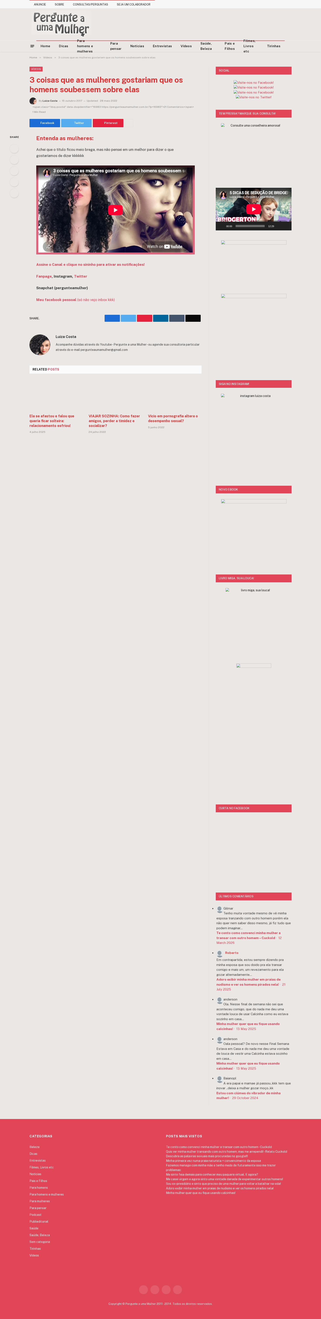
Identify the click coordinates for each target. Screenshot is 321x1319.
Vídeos (186, 46)
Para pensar (116, 46)
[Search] (290, 46)
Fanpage (44, 276)
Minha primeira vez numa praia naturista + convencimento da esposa (213, 1160)
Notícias (137, 46)
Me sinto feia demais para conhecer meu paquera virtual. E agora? (212, 1174)
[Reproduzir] (221, 226)
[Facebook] (14, 148)
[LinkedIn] (14, 171)
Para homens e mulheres (85, 46)
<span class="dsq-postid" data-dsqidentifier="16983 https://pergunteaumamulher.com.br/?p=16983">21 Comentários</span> (113, 106)
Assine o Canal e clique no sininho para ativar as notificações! (90, 264)
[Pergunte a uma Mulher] (61, 24)
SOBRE (59, 4)
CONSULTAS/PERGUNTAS (90, 4)
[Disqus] (115, 503)
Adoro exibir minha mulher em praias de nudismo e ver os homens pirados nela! (220, 1188)
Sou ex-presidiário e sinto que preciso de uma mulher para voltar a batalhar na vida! (223, 1183)
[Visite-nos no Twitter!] (253, 97)
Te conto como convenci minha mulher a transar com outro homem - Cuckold (219, 1147)
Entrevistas (162, 46)
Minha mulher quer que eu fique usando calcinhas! (200, 1193)
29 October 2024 (245, 1098)
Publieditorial (38, 1221)
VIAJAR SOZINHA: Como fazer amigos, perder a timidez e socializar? (114, 421)
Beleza (34, 1147)
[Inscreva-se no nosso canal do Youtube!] (254, 87)
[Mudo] (279, 226)
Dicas (63, 46)
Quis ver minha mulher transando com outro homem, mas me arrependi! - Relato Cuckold (226, 1151)
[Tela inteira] (286, 226)
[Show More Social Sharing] (128, 123)
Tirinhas (273, 46)
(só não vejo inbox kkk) (75, 300)
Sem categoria (39, 1242)
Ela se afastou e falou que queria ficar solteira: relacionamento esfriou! (51, 421)
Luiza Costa (50, 100)
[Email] (14, 193)
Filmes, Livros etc (249, 46)
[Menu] (32, 46)
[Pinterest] (14, 182)
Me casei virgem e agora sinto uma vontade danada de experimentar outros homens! (224, 1179)
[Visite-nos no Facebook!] (254, 92)
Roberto (231, 953)
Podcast (35, 1214)
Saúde (33, 1228)
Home (45, 46)
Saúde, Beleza (206, 46)
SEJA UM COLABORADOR (133, 4)
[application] (254, 209)
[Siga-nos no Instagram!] (254, 82)
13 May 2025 (246, 1029)
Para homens (38, 1187)
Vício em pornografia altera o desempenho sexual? (173, 418)
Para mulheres (39, 1201)
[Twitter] (14, 159)
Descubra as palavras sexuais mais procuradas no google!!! (207, 1156)
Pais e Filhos (230, 46)
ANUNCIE (40, 4)
